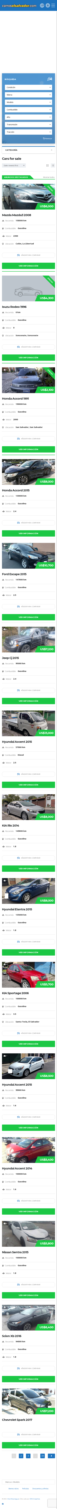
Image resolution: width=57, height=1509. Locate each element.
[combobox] (28, 87)
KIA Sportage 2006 (15, 993)
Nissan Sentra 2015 (15, 1252)
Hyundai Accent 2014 (17, 1168)
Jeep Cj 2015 (10, 658)
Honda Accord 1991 (15, 398)
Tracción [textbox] (10, 132)
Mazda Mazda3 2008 (16, 215)
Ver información (28, 266)
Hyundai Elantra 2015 (17, 909)
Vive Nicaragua (13, 1499)
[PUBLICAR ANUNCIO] (42, 5)
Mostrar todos (49, 177)
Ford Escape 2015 (14, 574)
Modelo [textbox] (10, 102)
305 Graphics (35, 1499)
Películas (25, 1488)
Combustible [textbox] (12, 109)
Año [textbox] (8, 117)
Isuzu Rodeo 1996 (14, 306)
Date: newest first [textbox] (11, 165)
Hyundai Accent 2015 (17, 741)
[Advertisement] (28, 40)
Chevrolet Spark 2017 (17, 1419)
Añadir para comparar (30, 255)
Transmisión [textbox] (12, 124)
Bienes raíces (14, 1488)
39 (42, 1456)
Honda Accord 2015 (15, 490)
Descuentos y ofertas (40, 1488)
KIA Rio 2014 (10, 825)
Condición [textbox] (11, 87)
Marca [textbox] (9, 94)
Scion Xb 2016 (11, 1336)
